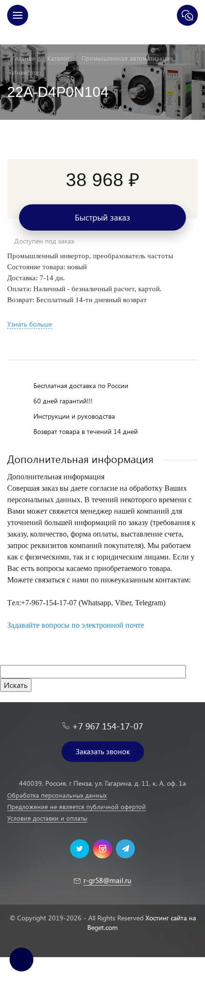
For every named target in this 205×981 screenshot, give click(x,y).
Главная (102, 35)
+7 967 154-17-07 (107, 726)
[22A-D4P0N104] (102, 144)
